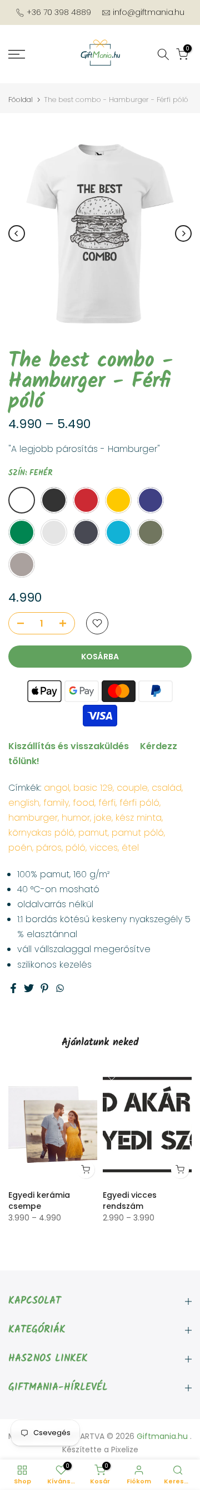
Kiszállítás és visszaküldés (68, 746)
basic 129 (93, 787)
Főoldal (20, 99)
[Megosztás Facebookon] (13, 988)
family (56, 802)
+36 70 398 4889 (59, 12)
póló (76, 847)
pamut (93, 832)
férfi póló (139, 802)
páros (49, 847)
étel (130, 847)
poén (20, 847)
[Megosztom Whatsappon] (60, 988)
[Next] (183, 233)
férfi (107, 802)
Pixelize (124, 1449)
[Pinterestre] (44, 988)
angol (56, 787)
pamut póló (138, 832)
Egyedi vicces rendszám (130, 1200)
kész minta (139, 817)
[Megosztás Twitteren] (29, 988)
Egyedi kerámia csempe (39, 1200)
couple (132, 787)
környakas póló (41, 832)
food (83, 802)
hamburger (33, 817)
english (23, 802)
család (167, 787)
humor (76, 817)
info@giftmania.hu (148, 12)
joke (103, 817)
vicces (103, 847)
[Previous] (16, 233)
